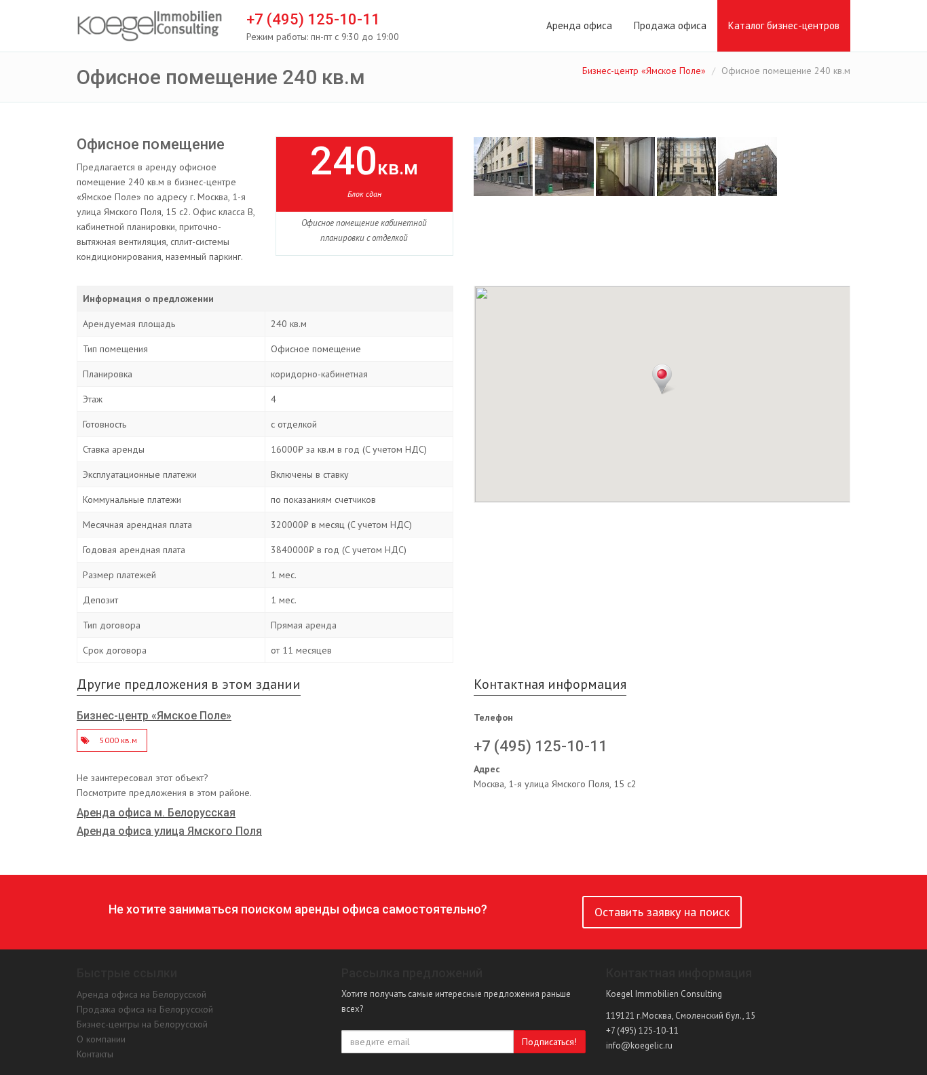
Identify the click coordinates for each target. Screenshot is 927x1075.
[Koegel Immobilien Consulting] (150, 26)
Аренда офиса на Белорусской (141, 994)
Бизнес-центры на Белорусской (142, 1024)
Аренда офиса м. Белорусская (156, 812)
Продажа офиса (670, 25)
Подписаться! (549, 1042)
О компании (101, 1039)
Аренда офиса (579, 25)
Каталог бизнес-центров (783, 25)
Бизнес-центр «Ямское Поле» (644, 70)
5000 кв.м (118, 740)
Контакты (95, 1054)
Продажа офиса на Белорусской (145, 1009)
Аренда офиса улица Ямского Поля (169, 831)
